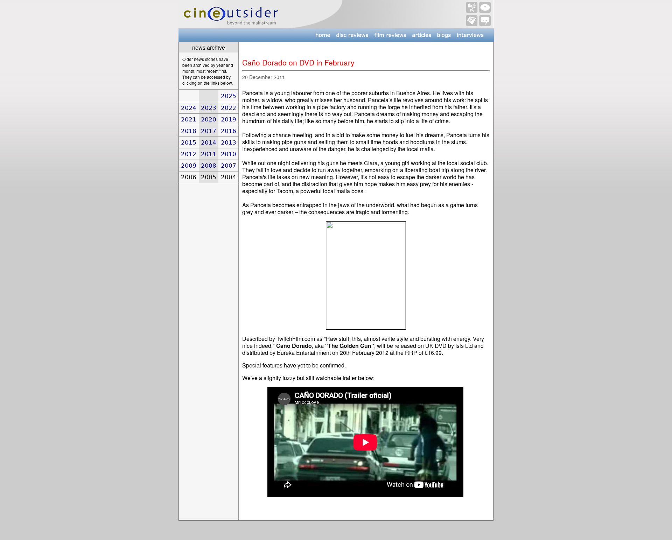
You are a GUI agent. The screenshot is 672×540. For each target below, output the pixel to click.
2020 (208, 119)
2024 (188, 107)
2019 (228, 119)
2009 (188, 165)
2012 (188, 153)
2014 (208, 142)
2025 (228, 95)
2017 (208, 130)
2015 (188, 142)
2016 (228, 130)
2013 (228, 142)
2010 (228, 153)
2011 (208, 153)
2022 (228, 107)
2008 (208, 165)
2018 (188, 130)
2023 (208, 107)
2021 (188, 119)
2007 (228, 165)
